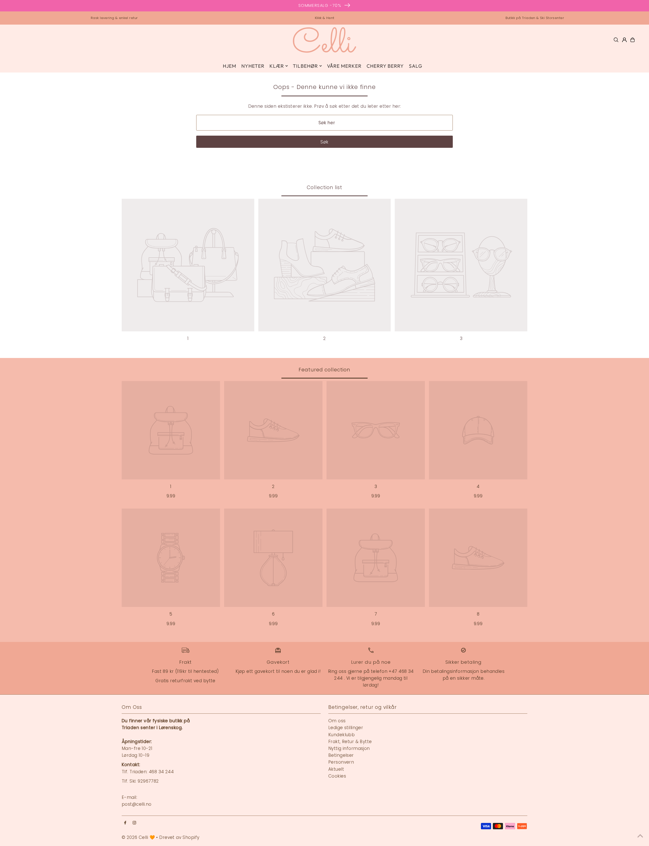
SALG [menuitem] (415, 66)
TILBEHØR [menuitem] (305, 66)
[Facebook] (125, 823)
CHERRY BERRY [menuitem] (385, 66)
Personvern (341, 762)
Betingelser (341, 755)
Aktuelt (336, 769)
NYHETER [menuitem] (252, 66)
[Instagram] (134, 823)
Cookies (337, 776)
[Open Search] (616, 40)
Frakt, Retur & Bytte (350, 742)
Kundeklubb (341, 735)
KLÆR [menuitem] (276, 66)
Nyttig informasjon (349, 748)
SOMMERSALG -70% (319, 5)
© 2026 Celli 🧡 (138, 837)
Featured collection (324, 369)
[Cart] (632, 40)
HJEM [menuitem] (229, 66)
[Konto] (624, 40)
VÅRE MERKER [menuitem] (344, 66)
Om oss (337, 721)
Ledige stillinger (345, 728)
